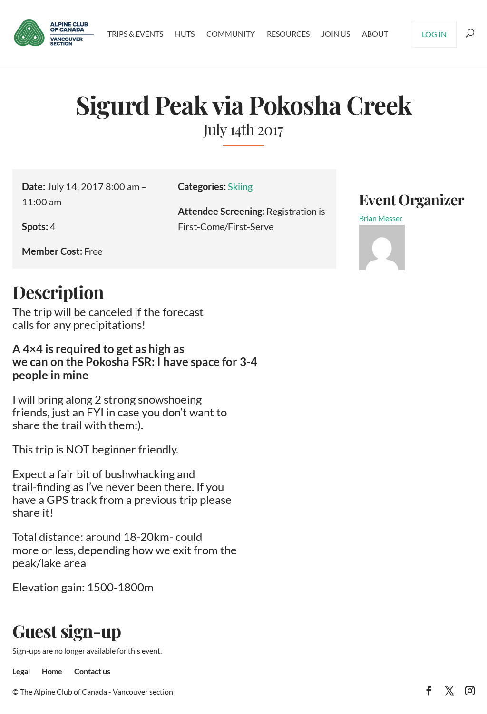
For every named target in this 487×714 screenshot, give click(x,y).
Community (230, 33)
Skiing (240, 186)
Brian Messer (380, 217)
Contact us (92, 670)
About (375, 33)
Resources (288, 33)
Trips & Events (135, 33)
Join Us (335, 33)
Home (52, 670)
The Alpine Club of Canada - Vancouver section (96, 691)
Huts (185, 33)
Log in (434, 34)
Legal (21, 670)
